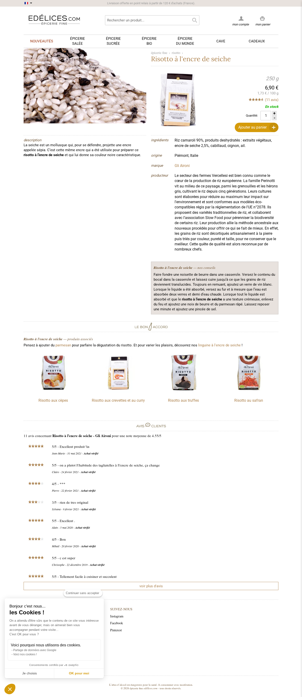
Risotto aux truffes (183, 400)
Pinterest (116, 630)
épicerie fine (159, 52)
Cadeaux (257, 41)
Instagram (116, 616)
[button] (10, 689)
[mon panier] (263, 18)
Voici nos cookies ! (25, 654)
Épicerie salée (77, 41)
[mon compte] (240, 18)
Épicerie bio (149, 41)
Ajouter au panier (252, 127)
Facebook (116, 623)
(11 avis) (271, 100)
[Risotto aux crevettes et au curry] (118, 392)
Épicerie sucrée (113, 41)
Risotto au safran (248, 400)
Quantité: (252, 115)
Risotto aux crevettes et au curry (118, 400)
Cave (220, 41)
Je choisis (29, 673)
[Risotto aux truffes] (183, 392)
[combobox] (152, 20)
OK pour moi (79, 673)
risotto (176, 52)
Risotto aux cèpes (53, 400)
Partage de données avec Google (34, 650)
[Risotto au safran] (248, 392)
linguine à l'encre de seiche (219, 345)
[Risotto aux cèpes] (53, 392)
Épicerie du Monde (185, 41)
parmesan (63, 345)
